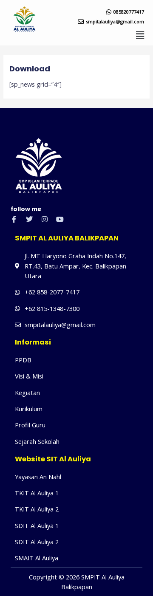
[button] (140, 35)
